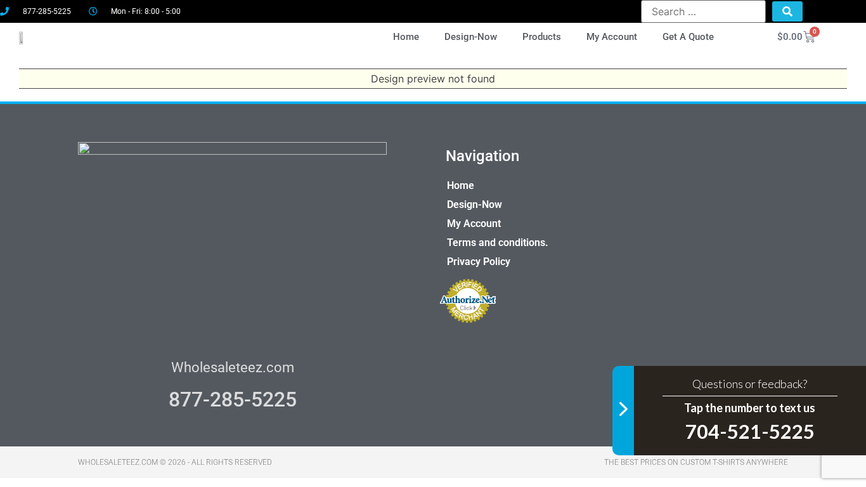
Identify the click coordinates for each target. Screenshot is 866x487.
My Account (611, 36)
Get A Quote (688, 36)
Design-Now (470, 36)
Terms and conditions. (497, 243)
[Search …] (703, 11)
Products (541, 36)
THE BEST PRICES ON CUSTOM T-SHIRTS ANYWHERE (696, 462)
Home (406, 36)
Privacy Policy (478, 262)
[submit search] (787, 11)
